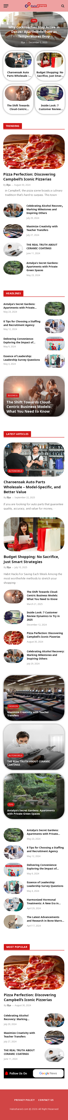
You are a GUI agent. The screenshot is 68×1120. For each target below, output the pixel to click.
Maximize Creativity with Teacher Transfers (42, 228)
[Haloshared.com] (36, 6)
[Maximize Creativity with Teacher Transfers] (13, 231)
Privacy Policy (24, 1100)
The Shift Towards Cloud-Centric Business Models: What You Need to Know (29, 407)
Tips (11, 545)
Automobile (15, 471)
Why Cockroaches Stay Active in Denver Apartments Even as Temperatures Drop (34, 31)
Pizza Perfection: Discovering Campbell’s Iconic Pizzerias (29, 177)
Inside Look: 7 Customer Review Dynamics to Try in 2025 (49, 110)
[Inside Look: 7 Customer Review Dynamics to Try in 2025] (49, 93)
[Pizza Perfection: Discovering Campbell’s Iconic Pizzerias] (34, 151)
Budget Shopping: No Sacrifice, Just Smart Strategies (49, 76)
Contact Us (45, 1100)
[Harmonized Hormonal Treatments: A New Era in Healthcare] (14, 904)
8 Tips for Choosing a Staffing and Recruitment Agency (21, 323)
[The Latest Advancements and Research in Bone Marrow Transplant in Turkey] (14, 922)
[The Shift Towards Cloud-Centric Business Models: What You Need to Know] (18, 93)
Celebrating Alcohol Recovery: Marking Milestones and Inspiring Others (45, 209)
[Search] (62, 6)
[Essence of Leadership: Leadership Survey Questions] (55, 361)
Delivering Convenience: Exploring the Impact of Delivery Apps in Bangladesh (21, 342)
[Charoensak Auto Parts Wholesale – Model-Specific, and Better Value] (18, 60)
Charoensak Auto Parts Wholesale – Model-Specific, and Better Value (18, 77)
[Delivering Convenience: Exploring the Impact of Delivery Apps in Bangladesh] (55, 343)
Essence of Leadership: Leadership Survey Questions (21, 357)
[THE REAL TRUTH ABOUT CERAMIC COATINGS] (13, 249)
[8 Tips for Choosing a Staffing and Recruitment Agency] (55, 326)
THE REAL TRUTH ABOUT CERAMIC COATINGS (41, 246)
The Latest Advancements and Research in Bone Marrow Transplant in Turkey (45, 920)
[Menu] (6, 6)
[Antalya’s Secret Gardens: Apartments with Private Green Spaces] (13, 268)
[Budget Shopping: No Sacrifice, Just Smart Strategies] (49, 60)
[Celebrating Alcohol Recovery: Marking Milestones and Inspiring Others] (13, 210)
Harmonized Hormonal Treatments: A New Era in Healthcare (43, 903)
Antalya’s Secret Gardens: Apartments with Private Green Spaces (42, 266)
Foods (12, 163)
